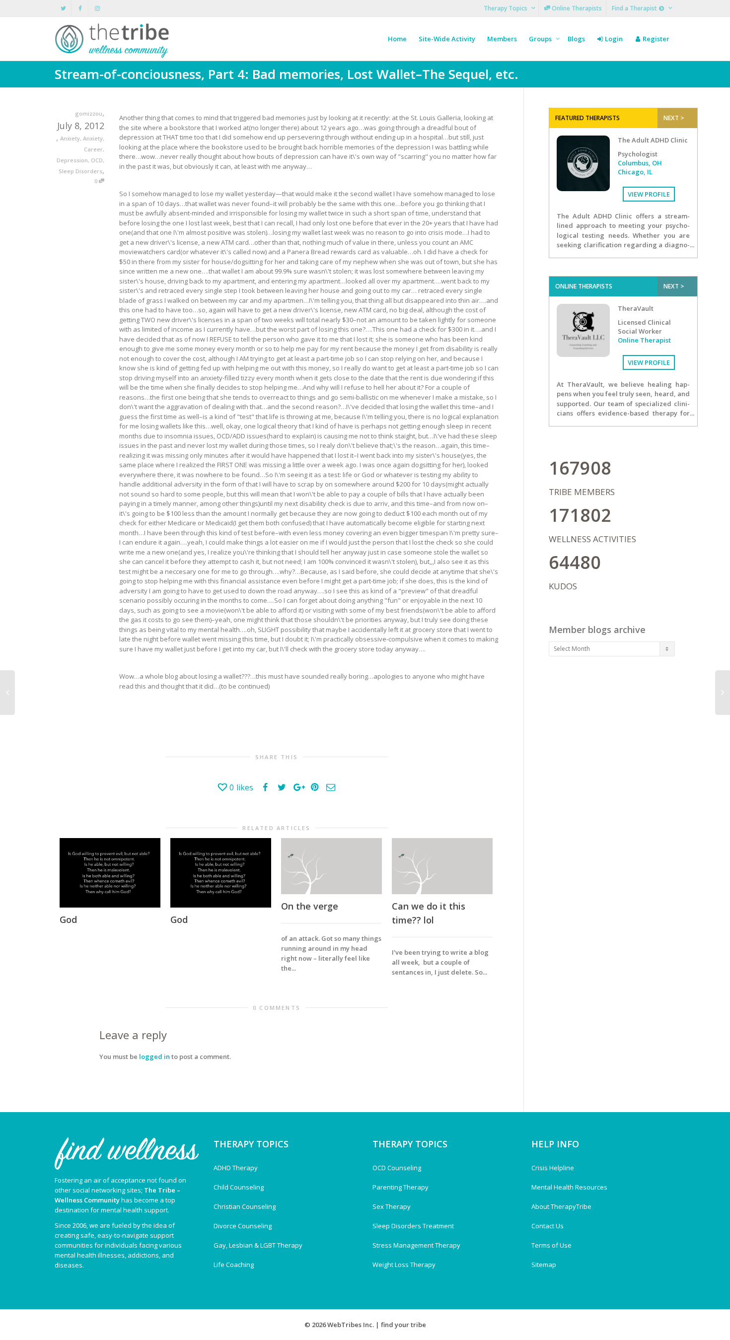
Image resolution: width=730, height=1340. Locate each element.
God (68, 919)
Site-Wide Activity (447, 38)
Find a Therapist (635, 8)
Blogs (576, 38)
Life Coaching (234, 1264)
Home (397, 38)
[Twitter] (63, 8)
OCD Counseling (396, 1167)
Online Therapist (644, 340)
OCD (97, 160)
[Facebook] (80, 8)
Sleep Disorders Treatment (413, 1225)
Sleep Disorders (80, 171)
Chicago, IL (635, 171)
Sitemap (543, 1264)
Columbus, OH (640, 162)
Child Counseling (239, 1187)
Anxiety (70, 138)
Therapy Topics (506, 8)
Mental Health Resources (569, 1187)
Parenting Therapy (400, 1187)
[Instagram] (97, 8)
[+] (110, 873)
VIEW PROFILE (649, 194)
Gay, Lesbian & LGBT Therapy (258, 1245)
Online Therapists (576, 8)
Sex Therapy (391, 1206)
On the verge (309, 906)
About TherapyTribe (561, 1206)
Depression (72, 160)
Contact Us (547, 1225)
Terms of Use (551, 1245)
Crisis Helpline (552, 1167)
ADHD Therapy (236, 1167)
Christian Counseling (245, 1206)
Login (613, 38)
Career (93, 149)
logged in (154, 1056)
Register (655, 38)
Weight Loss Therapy (404, 1264)
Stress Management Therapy (416, 1245)
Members (502, 38)
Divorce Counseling (243, 1225)
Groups (541, 38)
